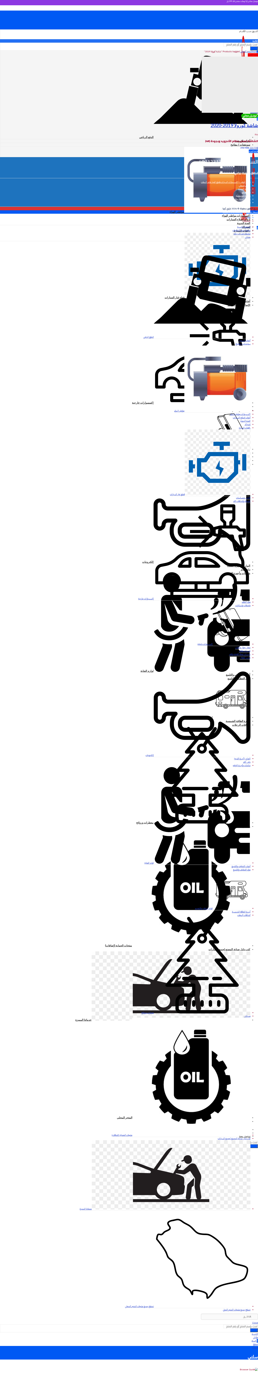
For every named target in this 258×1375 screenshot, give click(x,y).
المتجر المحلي (246, 51)
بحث (254, 1146)
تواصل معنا (246, 202)
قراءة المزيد (253, 151)
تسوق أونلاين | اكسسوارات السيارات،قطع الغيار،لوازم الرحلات (225, 182)
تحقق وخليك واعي (246, 173)
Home (255, 51)
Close (226, 212)
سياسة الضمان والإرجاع (240, 199)
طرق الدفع (246, 192)
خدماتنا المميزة (244, 189)
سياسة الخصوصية (243, 195)
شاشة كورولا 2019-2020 (234, 125)
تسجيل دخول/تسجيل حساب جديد (243, 212)
